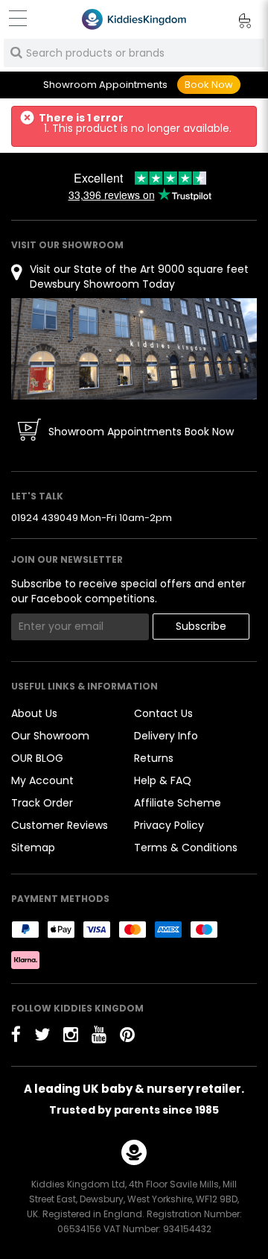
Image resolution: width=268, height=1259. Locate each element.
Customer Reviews (59, 825)
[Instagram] (70, 1034)
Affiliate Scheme (177, 802)
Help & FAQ (162, 780)
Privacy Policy (169, 825)
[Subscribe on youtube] (99, 1034)
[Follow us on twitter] (42, 1034)
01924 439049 (44, 518)
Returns (153, 758)
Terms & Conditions (185, 847)
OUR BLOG (37, 758)
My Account (42, 780)
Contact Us (163, 713)
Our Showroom (50, 735)
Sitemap (33, 847)
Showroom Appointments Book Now (141, 431)
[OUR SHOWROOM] (134, 348)
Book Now (209, 85)
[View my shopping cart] (234, 23)
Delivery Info (166, 735)
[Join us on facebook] (16, 1034)
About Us (34, 713)
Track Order (42, 802)
